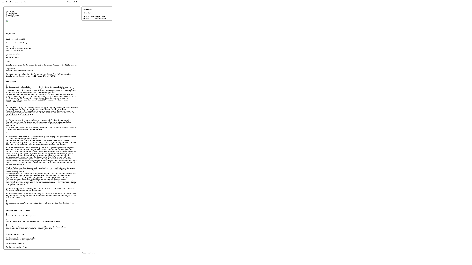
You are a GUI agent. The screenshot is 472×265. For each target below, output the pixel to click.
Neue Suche (87, 13)
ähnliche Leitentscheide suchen (94, 16)
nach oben (91, 253)
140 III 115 (25, 115)
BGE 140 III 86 (12, 115)
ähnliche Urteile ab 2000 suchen (94, 18)
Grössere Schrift (73, 2)
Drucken (24, 2)
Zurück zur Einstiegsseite (11, 2)
